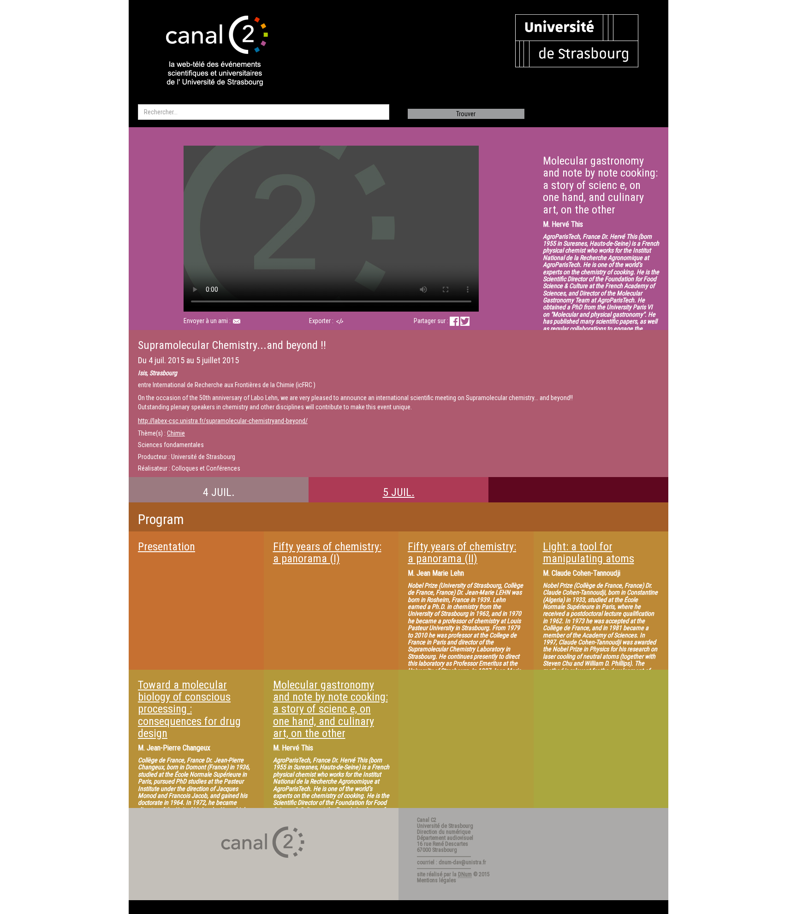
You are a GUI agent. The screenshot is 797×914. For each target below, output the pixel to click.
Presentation (166, 546)
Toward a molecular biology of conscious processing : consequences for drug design (189, 709)
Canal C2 (426, 820)
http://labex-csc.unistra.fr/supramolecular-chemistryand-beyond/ (223, 421)
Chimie (176, 433)
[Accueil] (209, 51)
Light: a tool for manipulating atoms (588, 552)
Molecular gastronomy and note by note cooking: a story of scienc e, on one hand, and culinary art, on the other (330, 709)
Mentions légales (436, 880)
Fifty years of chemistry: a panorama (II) (462, 552)
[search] (263, 112)
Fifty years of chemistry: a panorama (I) (327, 552)
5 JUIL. (399, 492)
